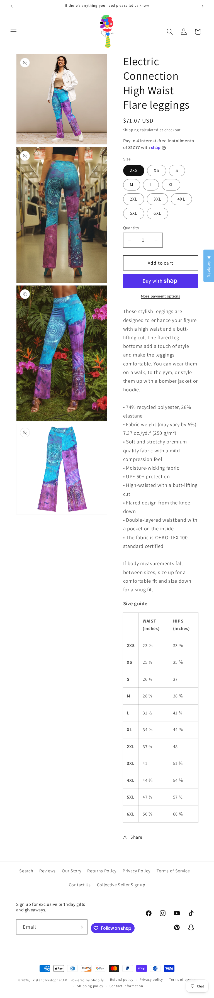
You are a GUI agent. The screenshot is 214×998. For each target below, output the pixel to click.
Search (26, 871)
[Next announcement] (202, 6)
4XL (181, 199)
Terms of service (182, 979)
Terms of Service (173, 871)
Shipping (131, 129)
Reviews (47, 871)
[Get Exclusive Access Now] (80, 926)
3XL (157, 199)
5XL (133, 213)
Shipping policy (90, 986)
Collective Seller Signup (121, 885)
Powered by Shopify (87, 980)
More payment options (160, 296)
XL (171, 184)
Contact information (126, 986)
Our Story (71, 871)
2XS (134, 170)
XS (156, 170)
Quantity (131, 227)
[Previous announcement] (12, 6)
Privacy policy (151, 979)
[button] (13, 32)
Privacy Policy (136, 871)
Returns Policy (101, 871)
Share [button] (136, 837)
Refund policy (121, 979)
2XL (133, 199)
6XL (157, 213)
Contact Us (80, 885)
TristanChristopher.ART (50, 980)
